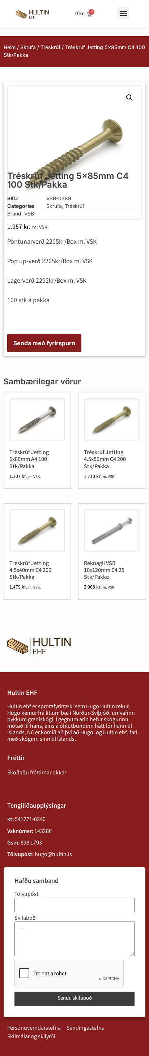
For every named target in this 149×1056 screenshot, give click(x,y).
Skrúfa (28, 47)
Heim (10, 47)
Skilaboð (25, 919)
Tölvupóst (26, 895)
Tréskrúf (50, 47)
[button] (123, 13)
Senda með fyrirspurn (44, 343)
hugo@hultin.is (53, 855)
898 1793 (31, 843)
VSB (29, 213)
